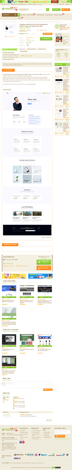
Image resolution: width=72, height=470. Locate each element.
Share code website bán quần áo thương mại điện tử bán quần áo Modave (65, 99)
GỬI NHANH (60, 436)
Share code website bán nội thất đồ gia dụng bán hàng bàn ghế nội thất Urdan (66, 127)
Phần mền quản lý (17, 462)
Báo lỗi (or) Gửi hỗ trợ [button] (9, 265)
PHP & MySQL (41, 347)
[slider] (22, 30)
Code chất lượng (31, 14)
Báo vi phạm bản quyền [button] (22, 265)
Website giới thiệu (27, 462)
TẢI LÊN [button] (66, 9)
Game (10, 462)
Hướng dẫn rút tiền (36, 437)
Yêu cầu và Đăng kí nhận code (63, 438)
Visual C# (5, 347)
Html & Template (29, 37)
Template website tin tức (8, 59)
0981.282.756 (6, 4)
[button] (44, 262)
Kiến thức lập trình (32, 4)
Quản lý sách (35, 462)
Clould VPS (46, 434)
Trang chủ (4, 21)
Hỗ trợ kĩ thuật (24, 51)
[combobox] (23, 9)
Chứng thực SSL (47, 437)
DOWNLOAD (46, 38)
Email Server (47, 435)
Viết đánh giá (23, 31)
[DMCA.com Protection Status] (55, 467)
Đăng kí (67, 4)
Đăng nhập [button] (61, 4)
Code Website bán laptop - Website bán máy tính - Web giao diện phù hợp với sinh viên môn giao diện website (66, 84)
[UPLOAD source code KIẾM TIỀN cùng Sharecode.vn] (36, 1)
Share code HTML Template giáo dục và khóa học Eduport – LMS (65, 113)
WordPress (23, 347)
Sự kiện (40, 4)
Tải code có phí (41, 49)
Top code (23, 14)
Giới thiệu (23, 430)
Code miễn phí (49, 14)
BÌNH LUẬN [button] (48, 389)
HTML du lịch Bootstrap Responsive (11, 54)
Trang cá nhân (31, 84)
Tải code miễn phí (31, 49)
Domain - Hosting (58, 14)
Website (28, 39)
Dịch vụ (20, 18)
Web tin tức (41, 462)
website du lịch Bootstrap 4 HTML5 (10, 57)
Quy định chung (24, 432)
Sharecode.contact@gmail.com (20, 4)
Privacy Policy (30, 467)
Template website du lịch (8, 52)
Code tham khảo (40, 14)
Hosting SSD (47, 432)
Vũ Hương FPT (6, 414)
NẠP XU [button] (57, 9)
